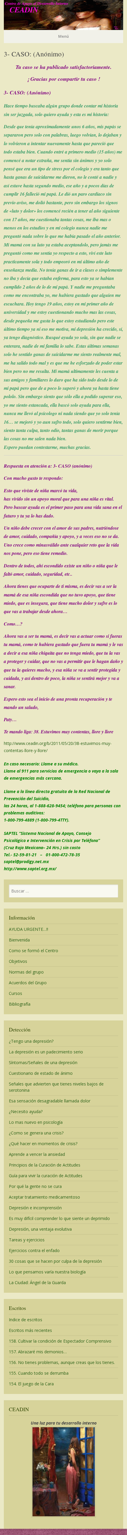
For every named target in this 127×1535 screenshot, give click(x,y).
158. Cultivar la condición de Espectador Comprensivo (60, 1341)
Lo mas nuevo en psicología (36, 1122)
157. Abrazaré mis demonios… (38, 1351)
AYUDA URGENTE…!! (28, 929)
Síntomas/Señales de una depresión (43, 1062)
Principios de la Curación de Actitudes (44, 1165)
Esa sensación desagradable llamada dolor (49, 1101)
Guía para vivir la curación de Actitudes (45, 1175)
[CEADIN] (63, 28)
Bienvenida (19, 940)
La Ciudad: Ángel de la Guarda (37, 1282)
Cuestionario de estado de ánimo (41, 1073)
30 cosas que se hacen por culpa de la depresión (55, 1261)
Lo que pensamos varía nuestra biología (47, 1272)
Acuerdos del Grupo (28, 982)
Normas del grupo (26, 972)
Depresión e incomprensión (35, 1207)
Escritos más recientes (30, 1330)
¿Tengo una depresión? (31, 1041)
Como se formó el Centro (33, 950)
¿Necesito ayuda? (26, 1111)
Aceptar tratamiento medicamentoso (44, 1197)
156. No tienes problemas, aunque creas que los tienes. (62, 1362)
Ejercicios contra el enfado (34, 1250)
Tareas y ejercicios (27, 1240)
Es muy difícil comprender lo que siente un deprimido (59, 1218)
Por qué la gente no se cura (35, 1186)
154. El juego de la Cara (31, 1384)
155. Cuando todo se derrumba (39, 1373)
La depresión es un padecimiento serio (46, 1052)
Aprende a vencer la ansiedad (37, 1154)
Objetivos (18, 961)
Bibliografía (19, 1004)
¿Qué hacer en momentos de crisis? (43, 1143)
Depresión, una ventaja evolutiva (40, 1229)
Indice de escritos (25, 1319)
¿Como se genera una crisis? (36, 1133)
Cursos (15, 993)
